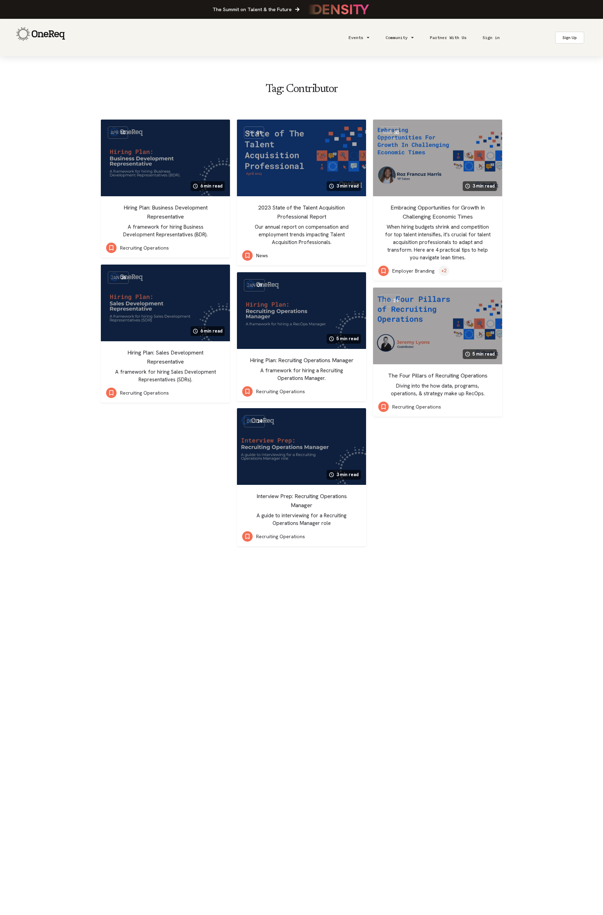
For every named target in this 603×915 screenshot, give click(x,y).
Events (356, 37)
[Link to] (41, 37)
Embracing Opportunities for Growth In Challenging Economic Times (437, 212)
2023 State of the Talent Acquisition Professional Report (301, 212)
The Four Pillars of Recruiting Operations (437, 375)
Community (397, 37)
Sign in (491, 37)
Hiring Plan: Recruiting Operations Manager (301, 360)
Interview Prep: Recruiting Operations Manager (301, 501)
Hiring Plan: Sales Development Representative (165, 357)
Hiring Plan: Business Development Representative (166, 212)
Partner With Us (448, 37)
